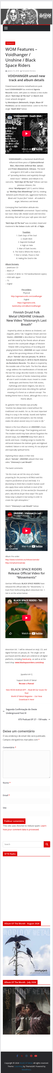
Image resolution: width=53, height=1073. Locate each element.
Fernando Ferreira (29, 71)
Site (4, 807)
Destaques (10, 43)
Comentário (9, 747)
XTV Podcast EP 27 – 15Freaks (32, 719)
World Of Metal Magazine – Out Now (26, 696)
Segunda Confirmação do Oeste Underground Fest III (21, 711)
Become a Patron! (26, 684)
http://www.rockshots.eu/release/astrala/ (22, 559)
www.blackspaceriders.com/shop (29, 662)
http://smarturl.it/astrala (15, 563)
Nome (7, 782)
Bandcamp (26, 659)
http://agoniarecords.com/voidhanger (26, 296)
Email (6, 795)
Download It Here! (26, 699)
